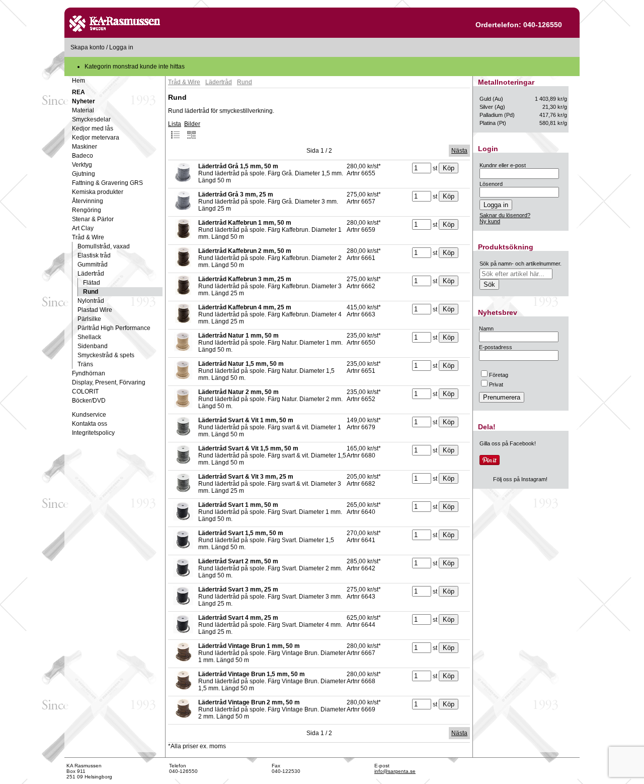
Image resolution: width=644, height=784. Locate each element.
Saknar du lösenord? (504, 215)
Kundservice (89, 414)
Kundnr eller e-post (502, 165)
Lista (174, 123)
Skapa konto (87, 47)
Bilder (192, 123)
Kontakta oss (89, 423)
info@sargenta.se (395, 771)
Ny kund (489, 221)
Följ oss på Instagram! (520, 479)
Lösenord (491, 184)
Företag (498, 375)
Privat (496, 384)
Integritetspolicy (93, 432)
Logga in (121, 47)
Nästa (459, 150)
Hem (78, 80)
